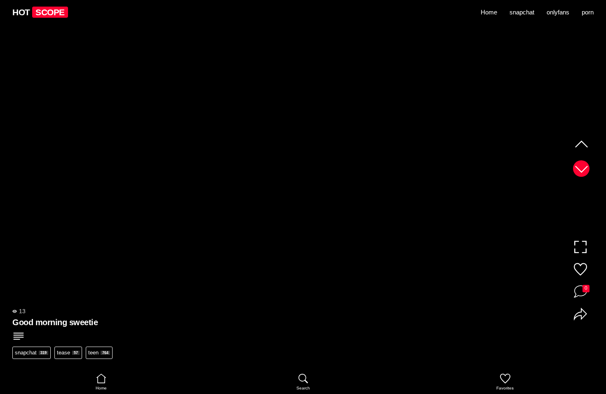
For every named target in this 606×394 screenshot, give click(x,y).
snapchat (522, 12)
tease (67, 352)
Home (489, 12)
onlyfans (558, 12)
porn (588, 12)
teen (98, 352)
